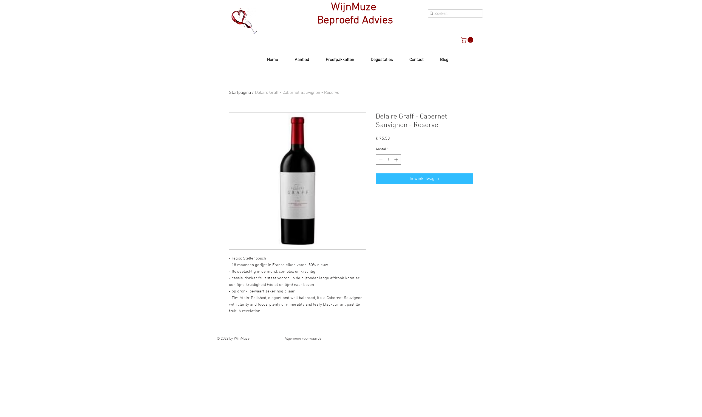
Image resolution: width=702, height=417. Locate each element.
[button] (468, 40)
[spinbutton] (388, 159)
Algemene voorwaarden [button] (304, 338)
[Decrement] (380, 159)
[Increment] (396, 159)
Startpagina (240, 92)
